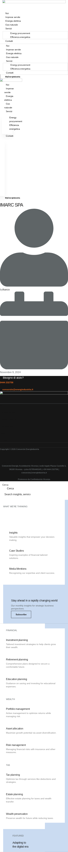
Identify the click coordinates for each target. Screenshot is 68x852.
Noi (7, 46)
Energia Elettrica (8, 419)
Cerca (5, 484)
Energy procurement (20, 33)
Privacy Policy (7, 456)
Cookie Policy (7, 462)
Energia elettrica (14, 53)
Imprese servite (13, 49)
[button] (21, 614)
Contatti (9, 41)
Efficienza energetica (20, 37)
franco (6, 289)
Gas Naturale (6, 426)
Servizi (8, 28)
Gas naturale (12, 57)
